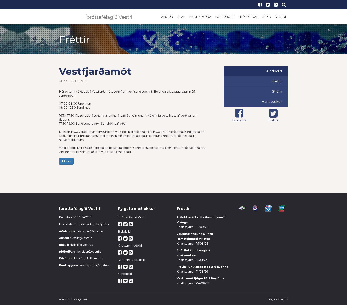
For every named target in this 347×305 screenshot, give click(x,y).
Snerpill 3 (283, 299)
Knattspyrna (200, 17)
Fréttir (277, 81)
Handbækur (272, 102)
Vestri (280, 17)
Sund (266, 17)
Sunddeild (273, 71)
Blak (181, 17)
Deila (67, 161)
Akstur (167, 17)
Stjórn (277, 91)
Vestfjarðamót (95, 71)
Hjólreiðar (248, 17)
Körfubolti (225, 17)
